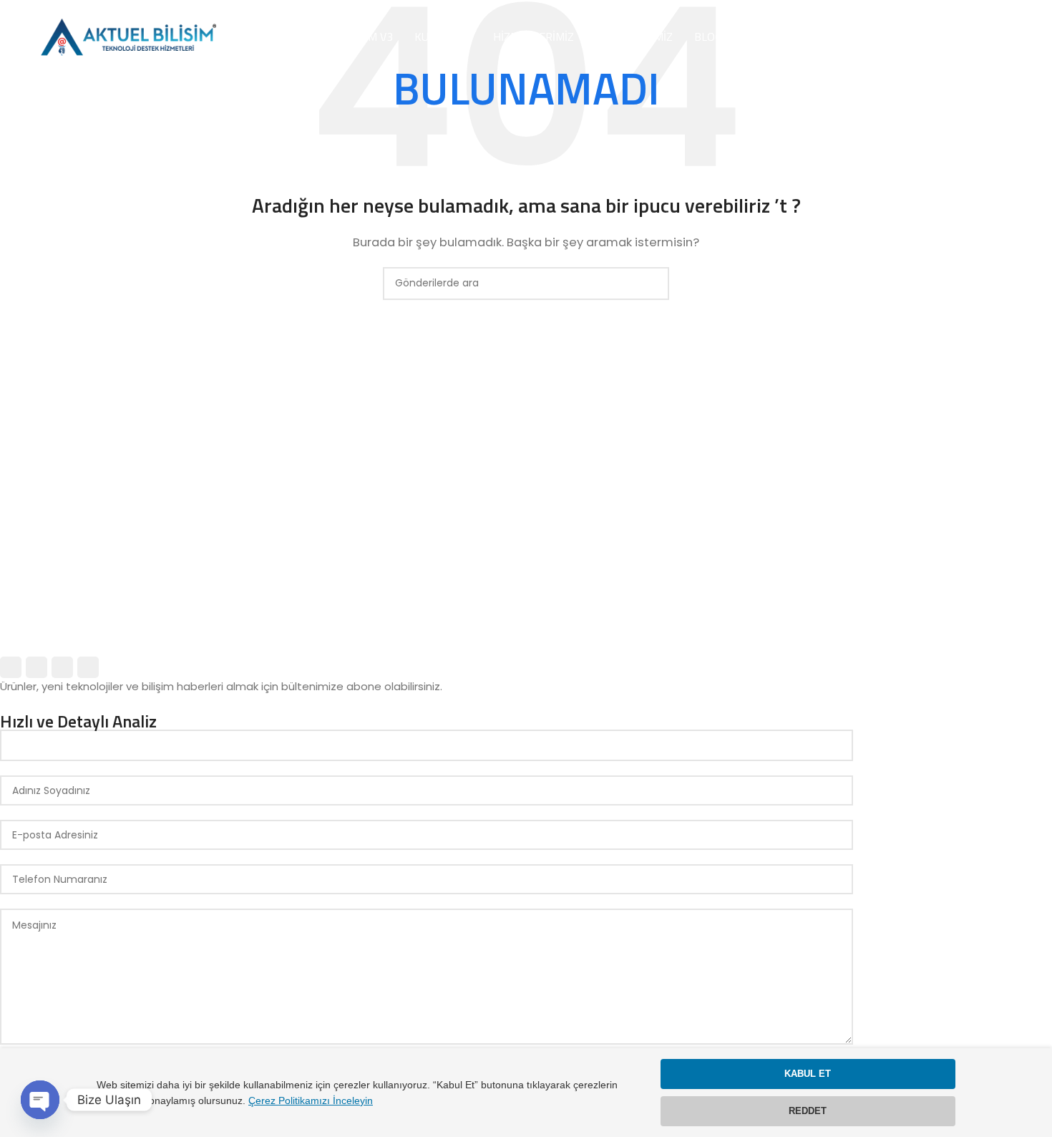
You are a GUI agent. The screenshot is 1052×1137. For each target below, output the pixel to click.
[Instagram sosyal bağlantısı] (62, 667)
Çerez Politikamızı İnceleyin (310, 1100)
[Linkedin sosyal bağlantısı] (88, 667)
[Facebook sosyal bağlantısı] (10, 667)
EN (979, 36)
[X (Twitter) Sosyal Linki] (36, 667)
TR (1003, 36)
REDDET (808, 1110)
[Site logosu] (126, 36)
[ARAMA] (652, 283)
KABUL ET (807, 1073)
